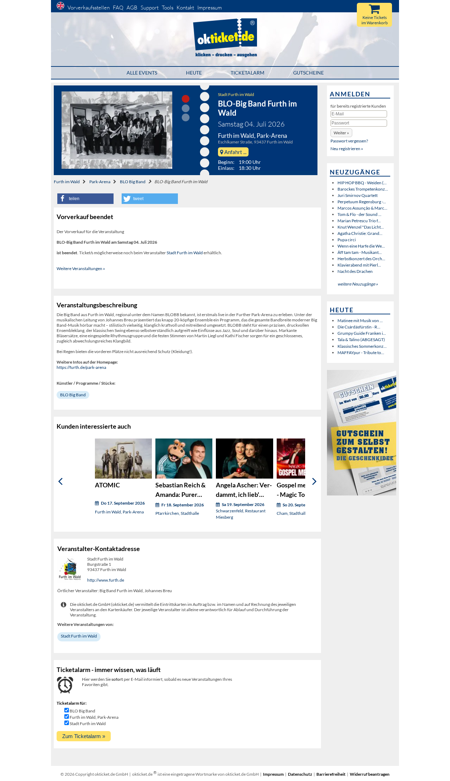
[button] (85, 198)
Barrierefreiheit (331, 774)
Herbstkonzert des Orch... (361, 258)
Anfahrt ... (234, 152)
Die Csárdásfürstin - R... (359, 326)
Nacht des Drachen (355, 271)
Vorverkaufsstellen (89, 7)
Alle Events (142, 73)
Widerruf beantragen (370, 774)
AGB (132, 7)
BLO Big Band (133, 181)
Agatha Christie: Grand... (360, 233)
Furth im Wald (67, 181)
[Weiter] (314, 481)
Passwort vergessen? (349, 140)
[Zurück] (60, 481)
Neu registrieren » (346, 148)
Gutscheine (308, 73)
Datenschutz (300, 774)
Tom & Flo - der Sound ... (359, 214)
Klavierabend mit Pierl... (359, 265)
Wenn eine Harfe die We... (361, 246)
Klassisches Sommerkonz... (362, 346)
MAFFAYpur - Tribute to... (361, 352)
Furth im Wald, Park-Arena (94, 717)
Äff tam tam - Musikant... (360, 252)
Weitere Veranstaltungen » (81, 268)
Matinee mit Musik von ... (360, 320)
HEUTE (194, 73)
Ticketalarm (247, 73)
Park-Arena (99, 181)
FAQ (118, 7)
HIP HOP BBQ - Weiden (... (362, 182)
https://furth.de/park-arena (81, 367)
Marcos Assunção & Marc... (362, 208)
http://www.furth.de (105, 580)
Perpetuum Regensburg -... (362, 201)
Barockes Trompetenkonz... (363, 189)
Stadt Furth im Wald (236, 94)
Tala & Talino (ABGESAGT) (361, 339)
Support (150, 7)
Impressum (209, 7)
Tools (167, 7)
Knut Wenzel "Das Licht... (361, 227)
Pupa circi (347, 239)
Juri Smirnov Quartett (358, 195)
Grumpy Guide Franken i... (362, 333)
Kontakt (185, 7)
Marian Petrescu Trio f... (359, 220)
